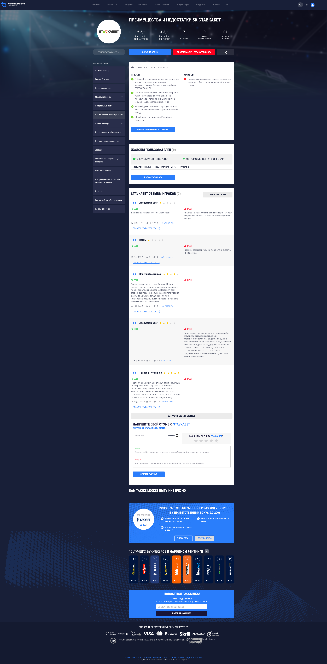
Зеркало (98, 150)
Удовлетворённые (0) (142, 167)
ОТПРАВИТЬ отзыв (148, 474)
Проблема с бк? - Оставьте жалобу (194, 52)
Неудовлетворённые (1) (165, 167)
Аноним (171, 435)
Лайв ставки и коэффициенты (108, 132)
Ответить (168, 222)
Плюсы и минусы (102, 209)
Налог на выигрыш (103, 88)
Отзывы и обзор (102, 70)
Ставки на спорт (102, 123)
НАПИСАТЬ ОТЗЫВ (218, 194)
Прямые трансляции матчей (107, 141)
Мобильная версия (103, 97)
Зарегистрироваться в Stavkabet (153, 129)
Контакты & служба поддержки (108, 200)
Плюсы (138, 448)
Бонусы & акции (102, 79)
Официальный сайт (103, 106)
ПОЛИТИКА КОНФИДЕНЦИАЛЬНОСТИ (182, 657)
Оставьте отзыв (150, 52)
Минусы (138, 459)
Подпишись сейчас (181, 613)
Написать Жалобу (153, 177)
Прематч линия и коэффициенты (109, 114)
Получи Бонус (205, 538)
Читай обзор (183, 538)
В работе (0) (184, 167)
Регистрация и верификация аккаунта (107, 160)
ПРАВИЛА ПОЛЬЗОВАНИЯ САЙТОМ (143, 657)
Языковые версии (103, 170)
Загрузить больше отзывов (181, 416)
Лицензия (99, 191)
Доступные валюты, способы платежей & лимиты (107, 181)
